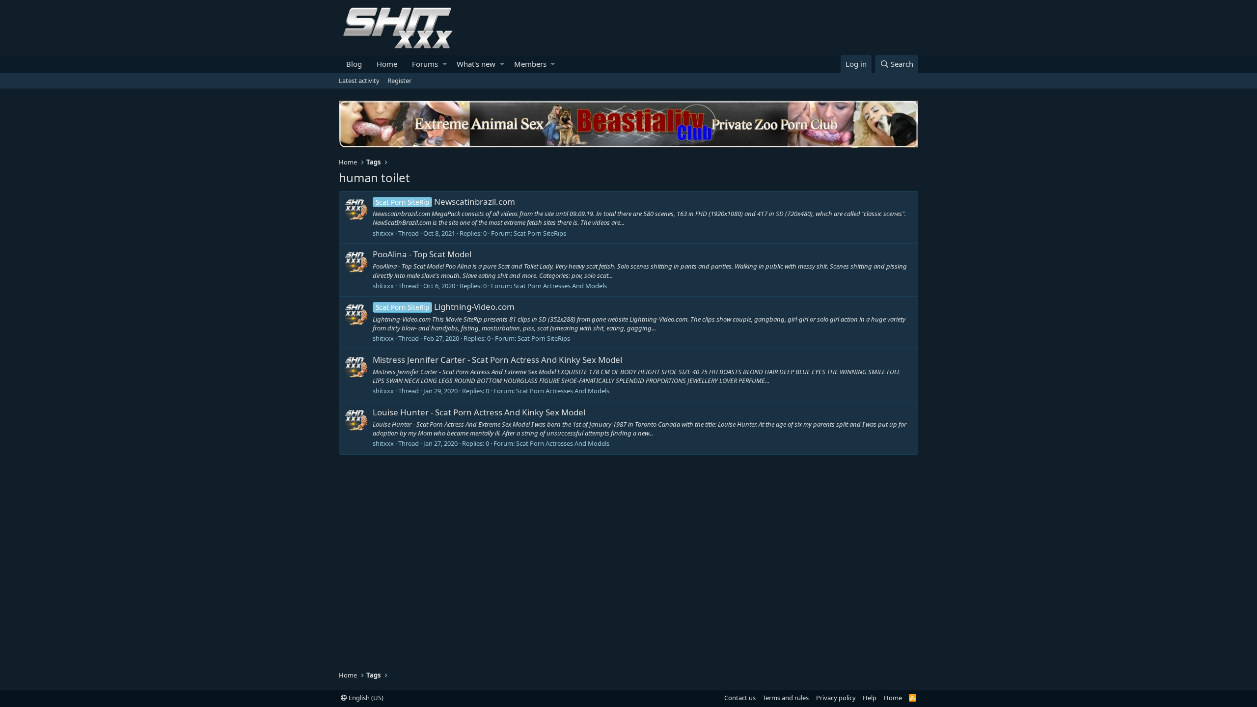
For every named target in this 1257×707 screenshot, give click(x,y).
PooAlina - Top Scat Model (422, 254)
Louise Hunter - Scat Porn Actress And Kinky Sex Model (479, 412)
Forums (425, 64)
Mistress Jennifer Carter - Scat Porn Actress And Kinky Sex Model (497, 359)
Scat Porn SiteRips (540, 233)
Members (530, 64)
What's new (476, 64)
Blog (354, 64)
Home (387, 64)
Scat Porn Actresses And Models (560, 285)
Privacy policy (836, 697)
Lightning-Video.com (445, 306)
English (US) (365, 697)
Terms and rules (786, 697)
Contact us (740, 697)
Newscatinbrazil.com (445, 201)
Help (869, 697)
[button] (444, 64)
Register (399, 80)
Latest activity (359, 80)
